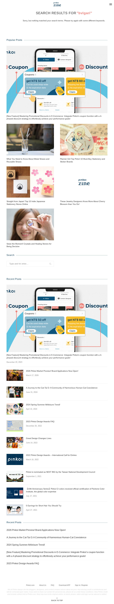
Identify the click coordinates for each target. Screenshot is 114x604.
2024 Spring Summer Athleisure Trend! (43, 405)
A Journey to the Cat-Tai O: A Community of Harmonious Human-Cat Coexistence (61, 388)
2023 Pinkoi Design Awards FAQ (40, 421)
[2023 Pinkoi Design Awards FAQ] (15, 425)
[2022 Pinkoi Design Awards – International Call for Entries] (15, 459)
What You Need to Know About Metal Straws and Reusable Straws (28, 160)
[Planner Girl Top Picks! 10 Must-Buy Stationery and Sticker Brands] (83, 139)
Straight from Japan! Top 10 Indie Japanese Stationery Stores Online (26, 202)
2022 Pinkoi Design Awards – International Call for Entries (51, 455)
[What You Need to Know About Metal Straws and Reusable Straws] (30, 139)
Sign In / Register (81, 585)
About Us (42, 585)
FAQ (52, 585)
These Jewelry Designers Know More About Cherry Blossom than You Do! (82, 202)
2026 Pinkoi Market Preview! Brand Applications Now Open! (52, 371)
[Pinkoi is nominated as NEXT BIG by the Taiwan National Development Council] (15, 476)
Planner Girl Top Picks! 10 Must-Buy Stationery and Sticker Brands (82, 160)
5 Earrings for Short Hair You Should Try (43, 506)
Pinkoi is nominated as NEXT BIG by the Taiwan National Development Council (60, 472)
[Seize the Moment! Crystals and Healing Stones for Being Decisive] (30, 224)
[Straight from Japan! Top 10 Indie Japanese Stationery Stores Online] (30, 182)
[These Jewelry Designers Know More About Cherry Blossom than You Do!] (83, 182)
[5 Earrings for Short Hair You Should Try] (15, 510)
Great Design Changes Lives (38, 438)
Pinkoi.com (30, 585)
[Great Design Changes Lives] (15, 442)
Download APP (64, 585)
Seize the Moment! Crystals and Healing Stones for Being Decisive (29, 245)
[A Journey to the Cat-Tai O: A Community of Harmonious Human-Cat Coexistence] (15, 392)
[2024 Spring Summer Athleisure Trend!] (15, 408)
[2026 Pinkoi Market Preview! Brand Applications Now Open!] (15, 375)
